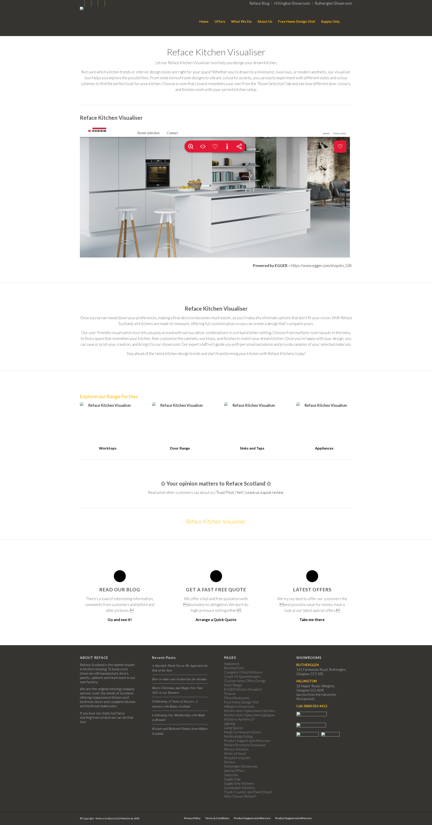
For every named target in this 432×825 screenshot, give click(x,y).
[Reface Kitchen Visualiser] (108, 423)
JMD (136, 818)
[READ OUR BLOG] (120, 576)
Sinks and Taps (252, 448)
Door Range (180, 448)
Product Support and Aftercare (247, 741)
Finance (230, 694)
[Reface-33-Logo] (95, 21)
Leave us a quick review (264, 492)
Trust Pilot (225, 492)
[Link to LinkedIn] (101, 3)
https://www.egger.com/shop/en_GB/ (321, 265)
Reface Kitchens (236, 749)
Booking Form (234, 668)
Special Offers (234, 770)
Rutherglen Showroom (240, 766)
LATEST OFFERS (312, 589)
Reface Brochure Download (245, 745)
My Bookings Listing (238, 736)
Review (229, 762)
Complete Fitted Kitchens (243, 672)
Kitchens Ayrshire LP (239, 719)
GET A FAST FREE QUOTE (216, 589)
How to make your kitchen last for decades (179, 679)
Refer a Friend (235, 753)
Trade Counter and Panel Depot (248, 792)
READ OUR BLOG (119, 589)
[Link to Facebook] (94, 3)
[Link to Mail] (88, 3)
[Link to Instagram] (81, 3)
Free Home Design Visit (241, 702)
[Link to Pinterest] (108, 3)
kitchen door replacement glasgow (249, 715)
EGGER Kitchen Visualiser (243, 689)
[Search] (347, 21)
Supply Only (232, 779)
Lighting (229, 723)
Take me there (312, 619)
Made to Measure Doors (242, 732)
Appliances (324, 448)
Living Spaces (233, 728)
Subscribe (231, 775)
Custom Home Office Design (245, 681)
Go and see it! (120, 619)
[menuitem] (259, 3)
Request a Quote (237, 758)
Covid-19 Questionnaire (242, 676)
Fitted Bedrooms (237, 698)
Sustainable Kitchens (239, 788)
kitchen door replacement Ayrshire (249, 711)
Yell (239, 492)
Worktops (108, 448)
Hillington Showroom (239, 706)
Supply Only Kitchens (239, 783)
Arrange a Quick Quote (216, 619)
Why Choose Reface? (240, 796)
